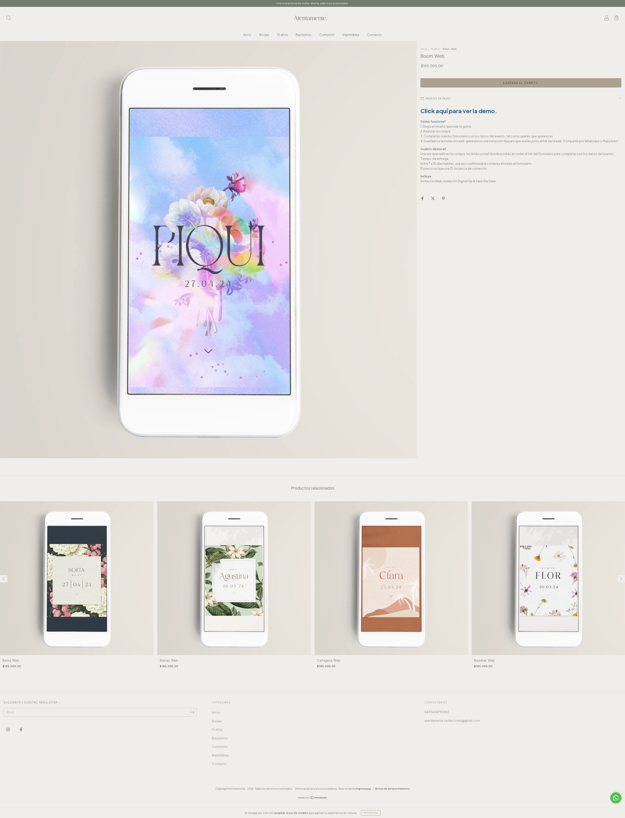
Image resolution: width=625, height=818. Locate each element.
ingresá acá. (363, 788)
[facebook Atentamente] (21, 729)
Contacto (374, 35)
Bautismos (304, 35)
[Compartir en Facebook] (422, 198)
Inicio (247, 35)
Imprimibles (351, 35)
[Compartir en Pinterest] (443, 198)
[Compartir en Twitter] (433, 198)
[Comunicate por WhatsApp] (615, 797)
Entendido (371, 813)
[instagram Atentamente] (8, 729)
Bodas (264, 35)
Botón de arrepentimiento (392, 788)
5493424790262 (436, 712)
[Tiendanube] (312, 798)
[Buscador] (8, 18)
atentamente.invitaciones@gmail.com (452, 720)
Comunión (327, 35)
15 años (282, 35)
